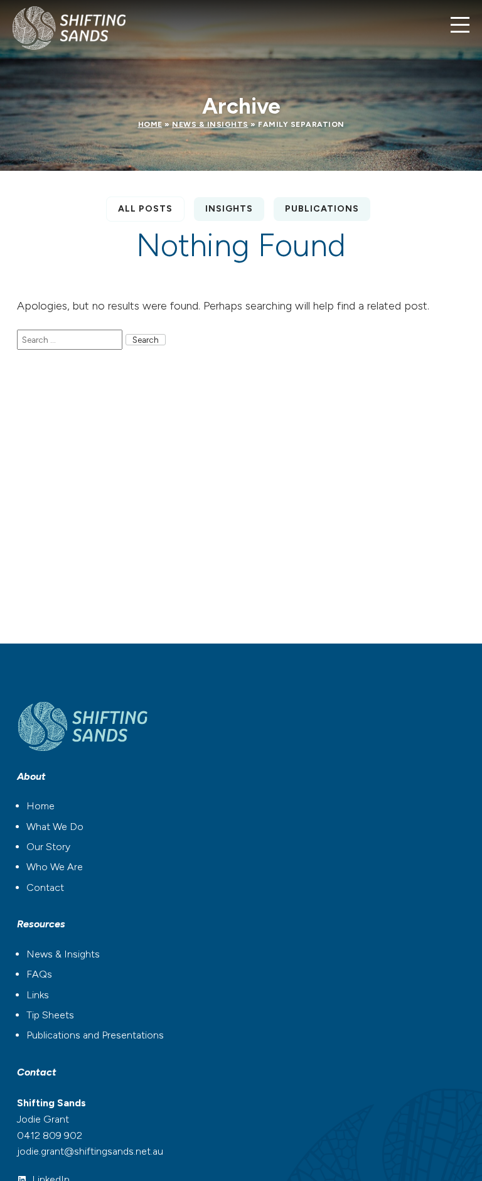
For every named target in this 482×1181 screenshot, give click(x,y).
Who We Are (54, 867)
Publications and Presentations (95, 1035)
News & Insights (210, 124)
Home (150, 124)
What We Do (54, 827)
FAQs (39, 974)
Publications (322, 208)
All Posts (145, 208)
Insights (229, 208)
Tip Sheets (50, 1015)
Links (37, 995)
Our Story (48, 847)
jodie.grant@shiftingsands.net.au (90, 1151)
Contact (45, 887)
